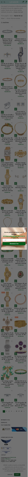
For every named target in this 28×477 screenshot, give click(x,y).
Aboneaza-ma (14, 243)
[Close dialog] (25, 229)
